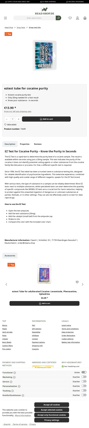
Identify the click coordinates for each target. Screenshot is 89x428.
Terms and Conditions (70, 329)
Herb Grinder (7, 332)
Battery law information (71, 342)
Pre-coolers (6, 349)
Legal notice (66, 325)
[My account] (77, 18)
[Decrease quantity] (6, 119)
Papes (4, 329)
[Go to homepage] (44, 11)
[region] (44, 56)
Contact (35, 339)
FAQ (33, 325)
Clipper (5, 339)
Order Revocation (68, 335)
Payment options (38, 342)
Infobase (35, 335)
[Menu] (5, 18)
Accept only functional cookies (52, 415)
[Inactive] (84, 377)
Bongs (4, 325)
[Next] (82, 284)
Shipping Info (37, 345)
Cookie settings (67, 339)
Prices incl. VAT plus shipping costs (17, 111)
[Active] (84, 372)
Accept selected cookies (51, 410)
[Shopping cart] (84, 18)
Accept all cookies (52, 404)
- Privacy (32, 424)
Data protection (68, 332)
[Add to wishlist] (77, 282)
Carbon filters (7, 345)
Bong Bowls (6, 342)
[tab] (10, 144)
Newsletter (36, 332)
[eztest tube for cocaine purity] (44, 56)
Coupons (35, 349)
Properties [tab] (24, 144)
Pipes (4, 335)
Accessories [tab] (10, 255)
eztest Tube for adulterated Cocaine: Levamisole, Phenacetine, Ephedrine (44, 292)
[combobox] (34, 18)
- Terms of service (20, 424)
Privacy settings (51, 420)
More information (23, 415)
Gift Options (36, 329)
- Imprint (7, 424)
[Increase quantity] (18, 119)
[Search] (58, 18)
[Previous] (6, 284)
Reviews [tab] (38, 144)
